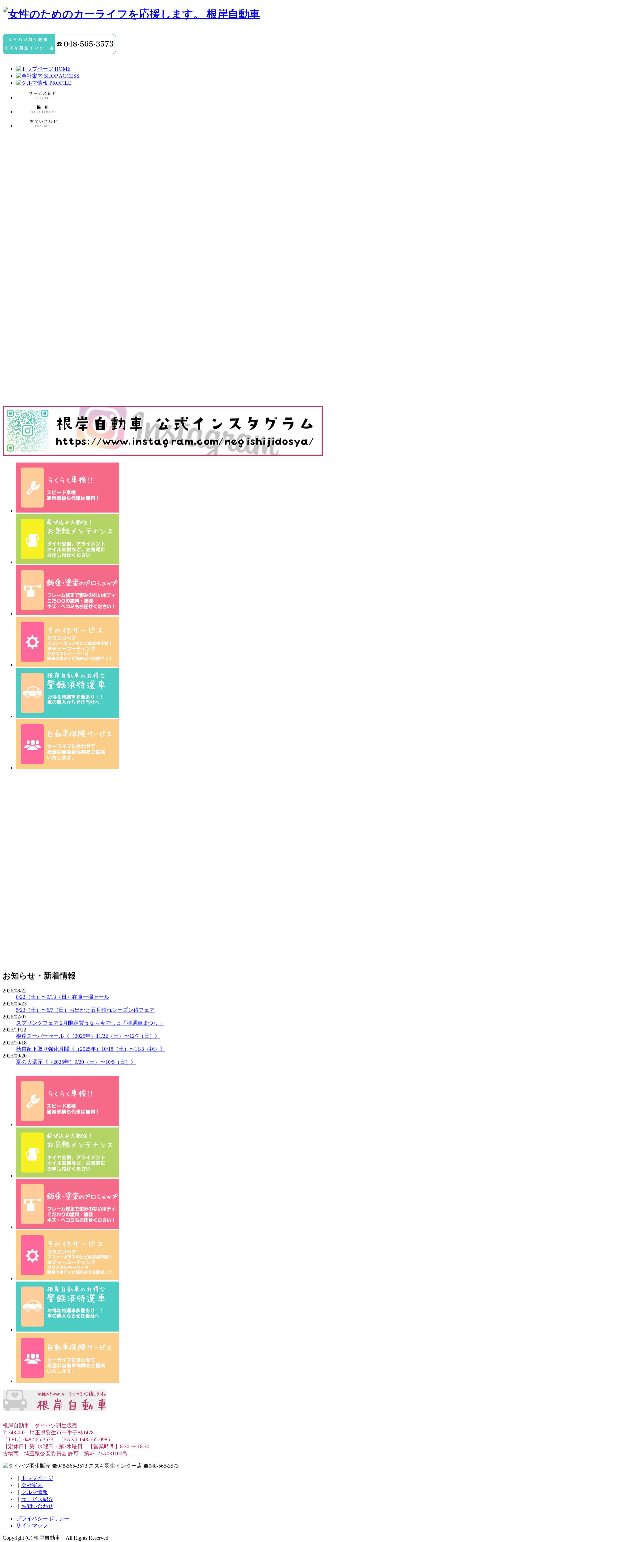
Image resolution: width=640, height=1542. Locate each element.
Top (624, 1526)
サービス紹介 (37, 1499)
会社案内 (32, 1485)
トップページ (37, 1478)
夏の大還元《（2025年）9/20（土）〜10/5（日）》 (76, 1062)
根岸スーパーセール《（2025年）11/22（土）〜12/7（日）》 (88, 1036)
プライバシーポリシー (42, 1518)
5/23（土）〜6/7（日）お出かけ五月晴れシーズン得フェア (85, 1010)
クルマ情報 (34, 1492)
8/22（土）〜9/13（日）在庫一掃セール (62, 997)
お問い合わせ (37, 1506)
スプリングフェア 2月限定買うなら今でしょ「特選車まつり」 (90, 1023)
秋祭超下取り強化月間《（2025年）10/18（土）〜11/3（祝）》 (90, 1049)
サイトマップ (32, 1525)
